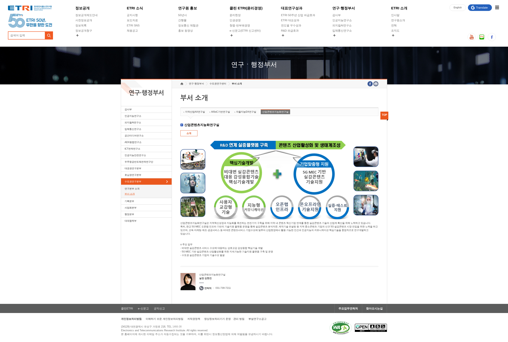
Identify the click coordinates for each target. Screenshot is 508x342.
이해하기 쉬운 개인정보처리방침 (164, 318)
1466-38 (177, 326)
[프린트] (375, 83)
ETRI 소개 (399, 8)
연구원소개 (398, 20)
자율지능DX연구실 (246, 111)
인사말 (395, 15)
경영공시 (81, 40)
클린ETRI (127, 308)
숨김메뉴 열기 (77, 35)
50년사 (182, 15)
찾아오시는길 (374, 308)
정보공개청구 (83, 30)
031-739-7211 (223, 288)
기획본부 (129, 201)
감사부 (336, 15)
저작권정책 (193, 318)
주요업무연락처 (348, 308)
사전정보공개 (83, 20)
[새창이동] (341, 328)
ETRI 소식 (135, 8)
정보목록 (81, 25)
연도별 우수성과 (291, 25)
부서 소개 (130, 193)
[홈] (181, 83)
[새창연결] (370, 83)
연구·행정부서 (343, 8)
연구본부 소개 (132, 188)
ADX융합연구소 (133, 142)
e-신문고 (143, 308)
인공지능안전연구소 (135, 155)
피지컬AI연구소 (342, 25)
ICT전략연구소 (132, 148)
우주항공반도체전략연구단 (139, 161)
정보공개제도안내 (86, 15)
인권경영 (235, 20)
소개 (189, 133)
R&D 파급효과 (290, 30)
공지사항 (132, 15)
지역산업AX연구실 (195, 111)
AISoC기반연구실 (220, 111)
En (458, 7)
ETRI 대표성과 (290, 20)
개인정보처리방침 (131, 318)
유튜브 (472, 37)
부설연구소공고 (257, 318)
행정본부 (129, 214)
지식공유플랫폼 (290, 40)
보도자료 (132, 20)
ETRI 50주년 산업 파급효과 (298, 15)
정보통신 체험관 (188, 25)
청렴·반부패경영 (240, 25)
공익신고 (235, 40)
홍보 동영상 (185, 30)
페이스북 (492, 37)
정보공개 (82, 8)
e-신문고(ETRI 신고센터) (245, 30)
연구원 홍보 (187, 8)
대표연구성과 (291, 8)
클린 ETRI (246, 8)
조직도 (395, 30)
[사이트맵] (497, 7)
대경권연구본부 (133, 168)
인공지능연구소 (342, 20)
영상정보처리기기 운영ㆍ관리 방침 (224, 318)
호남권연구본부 (133, 175)
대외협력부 (131, 220)
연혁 (394, 25)
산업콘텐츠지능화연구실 (275, 111)
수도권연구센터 (218, 83)
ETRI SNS (133, 25)
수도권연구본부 (133, 181)
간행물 (182, 20)
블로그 (482, 37)
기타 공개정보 (400, 40)
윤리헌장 (235, 15)
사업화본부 (131, 207)
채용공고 (132, 30)
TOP (384, 114)
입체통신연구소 (342, 30)
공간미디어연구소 (343, 40)
